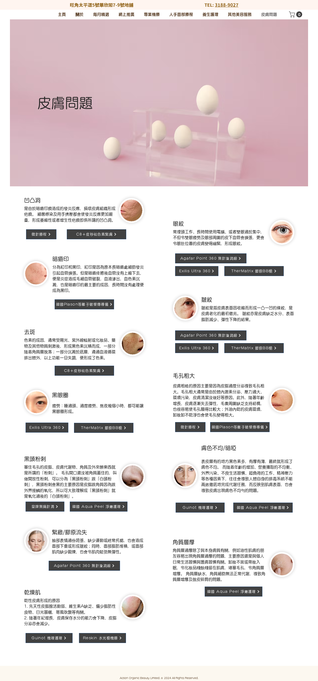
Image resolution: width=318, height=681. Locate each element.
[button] (296, 14)
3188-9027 (226, 5)
